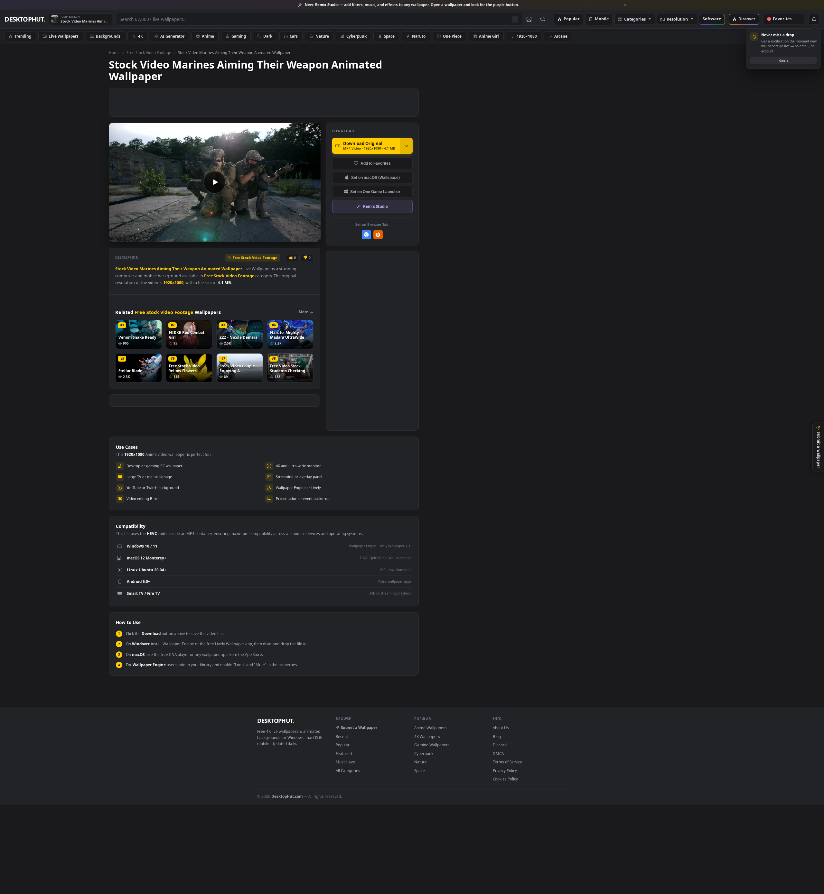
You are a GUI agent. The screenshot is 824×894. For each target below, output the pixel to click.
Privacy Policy (505, 770)
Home (114, 52)
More (303, 311)
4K (140, 36)
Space (389, 36)
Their (177, 269)
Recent (342, 736)
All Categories (348, 770)
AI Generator (172, 36)
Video (132, 269)
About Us (501, 727)
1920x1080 (173, 282)
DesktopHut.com (287, 796)
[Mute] (277, 236)
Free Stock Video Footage (148, 52)
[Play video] (215, 182)
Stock (120, 269)
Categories (635, 19)
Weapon (191, 269)
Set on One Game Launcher (375, 191)
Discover (746, 19)
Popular (572, 19)
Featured (344, 753)
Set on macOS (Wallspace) (375, 177)
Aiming (164, 269)
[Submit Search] (543, 19)
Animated (210, 269)
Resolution (677, 19)
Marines (147, 269)
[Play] (117, 236)
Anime (208, 36)
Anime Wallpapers (430, 727)
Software (712, 19)
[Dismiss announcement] (625, 5)
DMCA (498, 753)
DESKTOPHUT (275, 720)
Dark (267, 36)
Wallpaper (231, 269)
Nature (322, 36)
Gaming (238, 36)
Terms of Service (507, 761)
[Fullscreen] (312, 236)
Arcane (560, 36)
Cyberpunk (356, 36)
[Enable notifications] (813, 19)
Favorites (785, 19)
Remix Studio (375, 206)
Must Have (345, 761)
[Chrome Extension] (366, 234)
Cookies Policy (505, 778)
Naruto (419, 36)
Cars (294, 36)
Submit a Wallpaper (359, 727)
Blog (497, 736)
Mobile (602, 19)
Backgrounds (108, 36)
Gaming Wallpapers (432, 744)
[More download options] (406, 146)
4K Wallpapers (427, 736)
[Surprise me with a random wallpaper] (529, 19)
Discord (500, 744)
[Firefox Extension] (378, 234)
